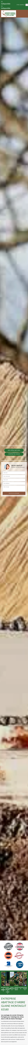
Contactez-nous (14, 454)
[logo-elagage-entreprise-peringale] (8, 14)
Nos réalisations (14, 450)
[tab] (14, 522)
